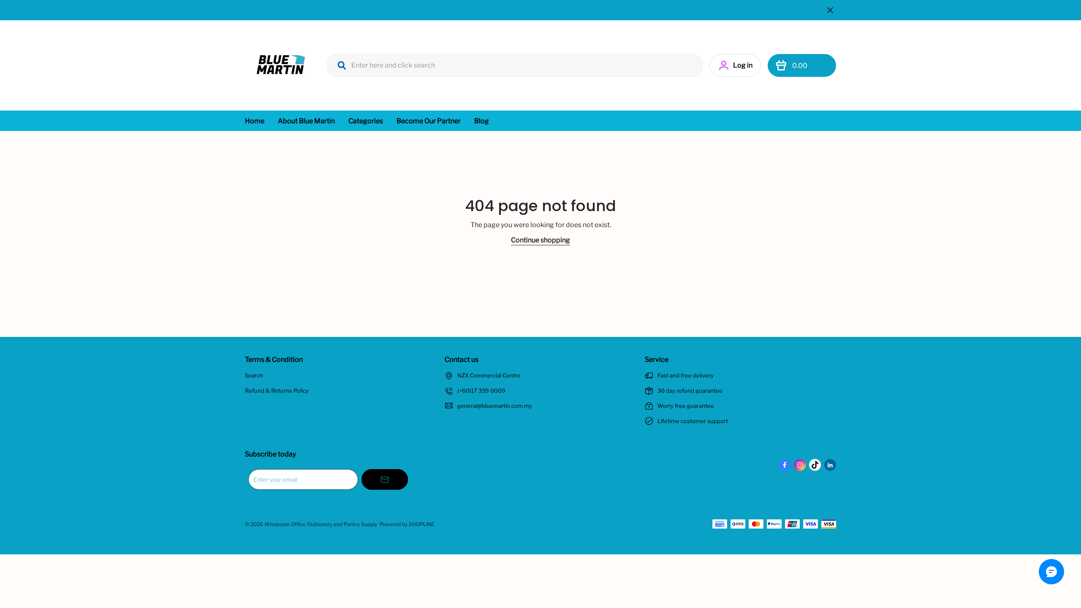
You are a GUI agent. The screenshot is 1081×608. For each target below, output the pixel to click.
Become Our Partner (429, 121)
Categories (365, 121)
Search (254, 375)
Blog (481, 121)
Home (254, 121)
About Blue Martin (306, 121)
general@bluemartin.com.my (494, 405)
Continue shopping (540, 240)
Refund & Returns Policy (277, 390)
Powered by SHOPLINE (407, 524)
